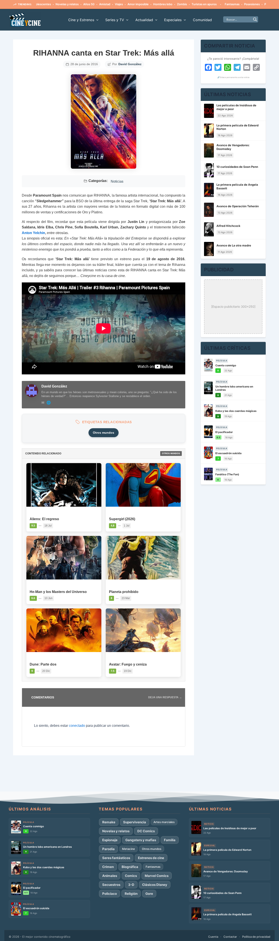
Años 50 (71, 4)
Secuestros (111, 885)
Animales (109, 876)
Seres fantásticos (116, 858)
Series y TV (114, 20)
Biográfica (130, 867)
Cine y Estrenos (81, 20)
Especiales (173, 20)
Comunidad (202, 20)
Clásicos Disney (154, 885)
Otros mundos (103, 432)
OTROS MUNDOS (171, 453)
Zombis (164, 4)
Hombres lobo (145, 4)
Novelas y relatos (49, 4)
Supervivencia (134, 822)
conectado (77, 725)
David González (129, 64)
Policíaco (109, 894)
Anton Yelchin (33, 233)
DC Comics (146, 831)
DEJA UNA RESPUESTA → (165, 697)
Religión (131, 894)
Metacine (128, 849)
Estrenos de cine (151, 858)
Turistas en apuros (186, 4)
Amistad (86, 4)
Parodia (108, 849)
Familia (169, 840)
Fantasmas (214, 4)
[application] (96, 20)
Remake (108, 822)
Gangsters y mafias (140, 840)
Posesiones (234, 4)
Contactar (230, 936)
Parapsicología (256, 4)
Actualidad (144, 20)
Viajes (101, 4)
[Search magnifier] (255, 19)
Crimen (108, 867)
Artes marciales (164, 822)
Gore (149, 894)
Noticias (117, 181)
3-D (131, 885)
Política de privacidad (256, 936)
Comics (131, 876)
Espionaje (109, 840)
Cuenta (213, 936)
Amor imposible (120, 4)
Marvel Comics (156, 876)
